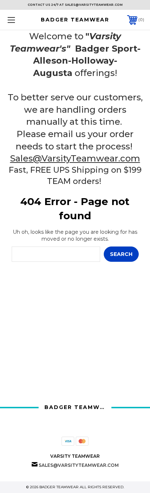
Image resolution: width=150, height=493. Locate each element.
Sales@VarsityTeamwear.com (75, 158)
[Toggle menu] (21, 20)
